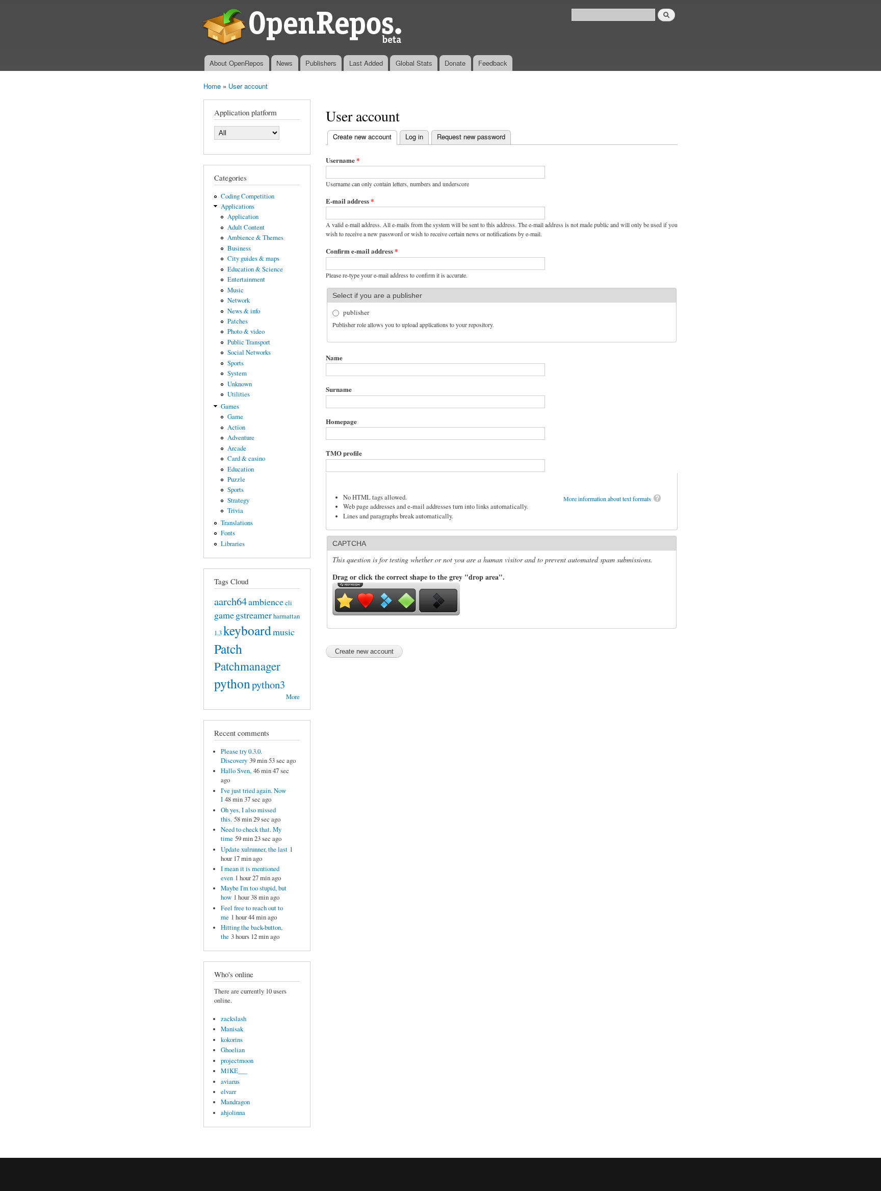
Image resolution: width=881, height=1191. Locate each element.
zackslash (233, 1018)
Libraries (233, 543)
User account (248, 86)
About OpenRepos (237, 63)
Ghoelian (233, 1050)
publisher (356, 312)
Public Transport (248, 342)
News (284, 63)
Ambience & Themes (255, 237)
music (284, 632)
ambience (265, 602)
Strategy (238, 500)
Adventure (240, 437)
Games (230, 406)
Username (343, 160)
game (224, 615)
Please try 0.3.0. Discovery (241, 756)
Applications (237, 206)
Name (334, 357)
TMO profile (344, 453)
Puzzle (236, 479)
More (293, 696)
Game (235, 416)
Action (236, 427)
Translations (237, 522)
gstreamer (254, 615)
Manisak (232, 1029)
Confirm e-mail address (362, 251)
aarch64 (230, 601)
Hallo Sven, (236, 770)
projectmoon (237, 1060)
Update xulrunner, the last (254, 849)
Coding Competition (247, 196)
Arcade (236, 448)
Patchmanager (247, 666)
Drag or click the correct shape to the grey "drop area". (418, 577)
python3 (268, 684)
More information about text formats (607, 498)
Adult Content (246, 227)
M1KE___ (234, 1070)
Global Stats (414, 63)
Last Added (366, 63)
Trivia (235, 510)
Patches (237, 321)
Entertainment (246, 279)
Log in (414, 136)
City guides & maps (253, 258)
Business (239, 248)
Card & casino (246, 458)
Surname (339, 389)
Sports (235, 363)
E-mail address (350, 201)
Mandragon (235, 1102)
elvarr (228, 1091)
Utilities (238, 394)
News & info (243, 311)
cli (288, 603)
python (232, 683)
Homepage (341, 421)
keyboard (247, 630)
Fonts (228, 533)
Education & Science (255, 269)
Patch (228, 648)
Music (235, 290)
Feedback (492, 63)
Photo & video (246, 331)
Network (238, 300)
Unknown (239, 384)
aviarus (230, 1081)
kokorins (232, 1039)
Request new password (471, 136)
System (237, 373)
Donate (455, 63)
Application (242, 216)
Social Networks (249, 352)
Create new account (365, 136)
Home (212, 86)
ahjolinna (233, 1112)
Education (240, 469)
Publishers (320, 63)
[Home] (304, 27)
